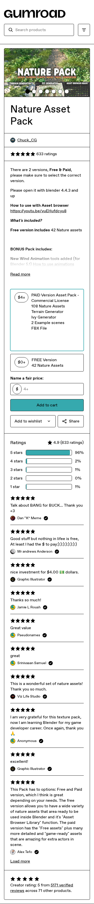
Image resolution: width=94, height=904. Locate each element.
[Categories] (84, 30)
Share (74, 421)
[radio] (47, 320)
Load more (20, 861)
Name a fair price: (26, 378)
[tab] (27, 91)
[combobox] (42, 30)
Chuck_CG (27, 140)
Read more (20, 274)
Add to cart (47, 405)
